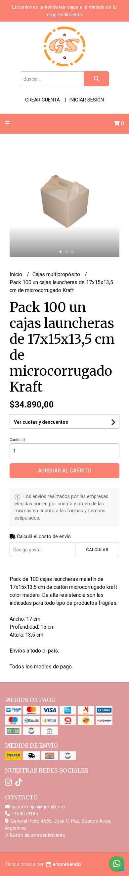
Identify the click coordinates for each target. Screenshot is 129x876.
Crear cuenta (42, 100)
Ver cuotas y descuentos (41, 422)
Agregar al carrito (64, 471)
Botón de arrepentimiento (37, 835)
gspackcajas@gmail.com (37, 807)
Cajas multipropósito (56, 274)
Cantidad (17, 440)
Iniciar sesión (86, 100)
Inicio (16, 274)
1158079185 (24, 814)
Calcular (97, 549)
